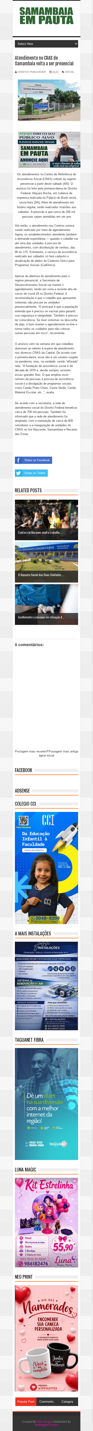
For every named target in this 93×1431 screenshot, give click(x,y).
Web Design (44, 1421)
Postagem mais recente (30, 751)
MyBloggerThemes (46, 1424)
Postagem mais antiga (63, 751)
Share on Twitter (35, 473)
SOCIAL (69, 72)
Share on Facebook (37, 460)
